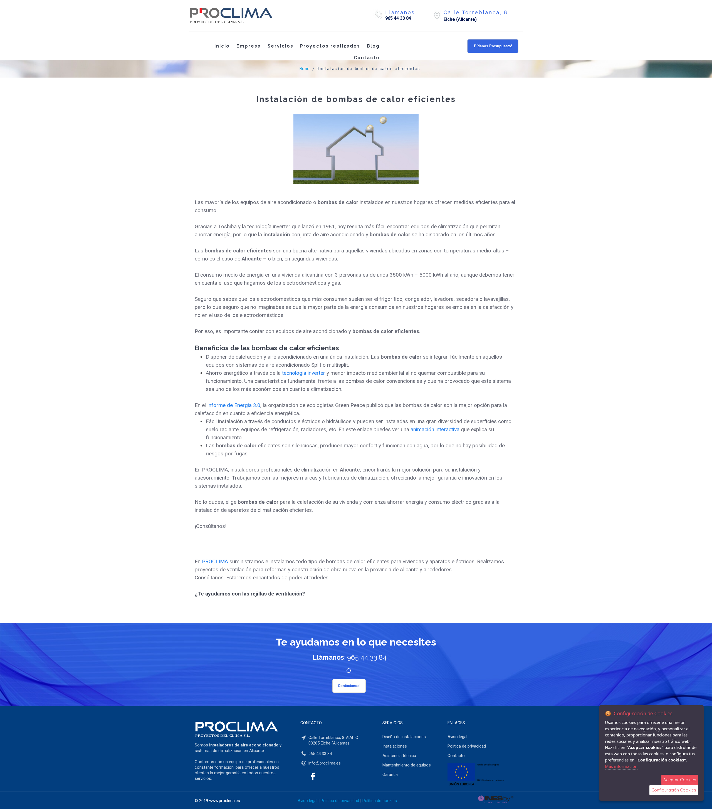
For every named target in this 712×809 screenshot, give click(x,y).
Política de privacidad (340, 800)
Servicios (280, 46)
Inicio (222, 46)
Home (305, 68)
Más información (621, 766)
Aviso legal (307, 800)
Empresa (248, 46)
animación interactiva (435, 429)
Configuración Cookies (673, 790)
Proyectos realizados (330, 46)
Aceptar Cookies (679, 779)
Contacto (367, 57)
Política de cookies (379, 800)
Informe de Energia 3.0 (233, 405)
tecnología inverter (303, 373)
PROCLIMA (215, 561)
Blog (373, 46)
